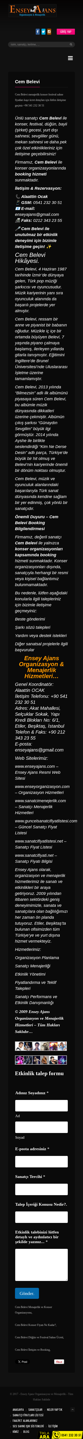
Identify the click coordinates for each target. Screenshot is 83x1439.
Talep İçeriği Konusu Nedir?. (41, 1204)
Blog (26, 1431)
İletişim (53, 1426)
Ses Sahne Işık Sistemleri (28, 1426)
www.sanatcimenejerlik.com (40, 801)
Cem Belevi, (26, 387)
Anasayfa (18, 1409)
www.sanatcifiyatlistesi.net (39, 841)
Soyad (19, 1137)
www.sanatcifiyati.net (34, 855)
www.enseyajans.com (35, 766)
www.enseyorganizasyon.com (42, 786)
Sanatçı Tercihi (30, 1176)
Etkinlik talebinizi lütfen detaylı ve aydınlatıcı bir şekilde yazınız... (37, 1237)
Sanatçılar (35, 1409)
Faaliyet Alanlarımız (25, 1420)
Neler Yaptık (54, 1409)
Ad (17, 1116)
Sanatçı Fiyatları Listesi (28, 1415)
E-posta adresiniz (32, 1149)
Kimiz (16, 1431)
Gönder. (27, 1293)
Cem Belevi (32, 228)
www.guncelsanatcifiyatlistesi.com (46, 821)
